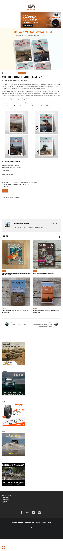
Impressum (20, 522)
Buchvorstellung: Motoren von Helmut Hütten (43, 273)
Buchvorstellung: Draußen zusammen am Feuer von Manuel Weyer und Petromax (16, 273)
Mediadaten (14, 522)
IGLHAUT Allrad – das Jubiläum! (19, 323)
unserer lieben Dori (27, 104)
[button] (3, 547)
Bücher (4, 270)
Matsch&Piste (22, 73)
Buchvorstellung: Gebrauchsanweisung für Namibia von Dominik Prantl (46, 311)
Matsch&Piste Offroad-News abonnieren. (7, 184)
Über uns (38, 522)
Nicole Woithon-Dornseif (10, 73)
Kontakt (49, 522)
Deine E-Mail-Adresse (8, 174)
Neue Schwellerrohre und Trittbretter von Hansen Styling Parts (42, 324)
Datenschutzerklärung (29, 522)
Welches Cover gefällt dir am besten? (12, 167)
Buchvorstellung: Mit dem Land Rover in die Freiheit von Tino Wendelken (15, 311)
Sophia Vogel (17, 197)
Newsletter (44, 522)
